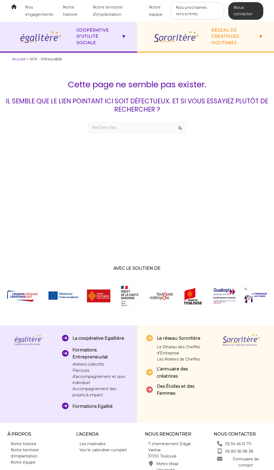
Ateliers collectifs (88, 364)
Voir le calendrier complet (103, 450)
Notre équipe (23, 462)
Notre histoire (23, 443)
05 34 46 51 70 (238, 443)
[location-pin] (151, 463)
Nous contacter (243, 10)
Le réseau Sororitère (178, 338)
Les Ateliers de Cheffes (178, 359)
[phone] (219, 443)
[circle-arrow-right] (65, 338)
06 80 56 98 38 (239, 451)
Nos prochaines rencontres (191, 10)
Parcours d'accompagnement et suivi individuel (99, 376)
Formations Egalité (93, 406)
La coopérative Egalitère (98, 338)
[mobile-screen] (219, 451)
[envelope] (219, 458)
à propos (19, 434)
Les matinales (92, 443)
